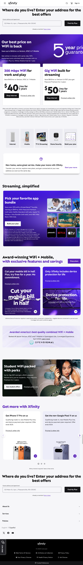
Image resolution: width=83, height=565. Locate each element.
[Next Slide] (80, 435)
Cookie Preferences (43, 563)
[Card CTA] (21, 291)
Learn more (46, 339)
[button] (38, 463)
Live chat (2, 548)
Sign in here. (47, 29)
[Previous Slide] (3, 435)
